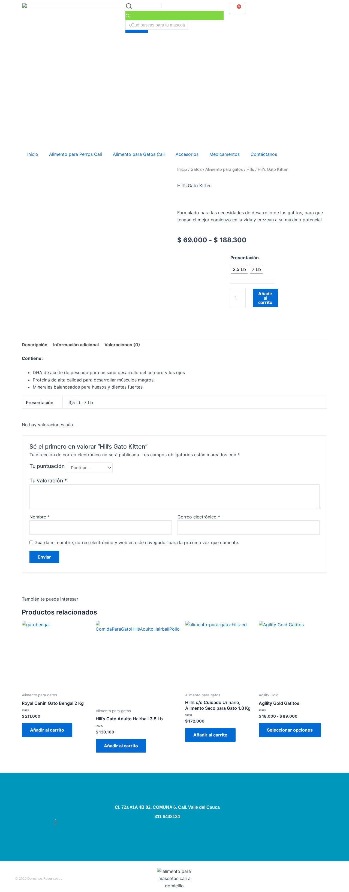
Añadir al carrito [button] (47, 730)
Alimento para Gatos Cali (139, 154)
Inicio (32, 154)
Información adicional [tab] (76, 344)
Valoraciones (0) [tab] (122, 344)
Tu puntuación (47, 466)
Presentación (244, 257)
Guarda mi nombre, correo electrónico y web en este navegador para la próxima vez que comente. (136, 542)
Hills (250, 169)
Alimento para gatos (224, 169)
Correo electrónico (198, 517)
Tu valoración (48, 480)
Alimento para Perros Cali (75, 154)
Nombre (39, 517)
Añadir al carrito (265, 298)
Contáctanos (264, 154)
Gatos (196, 169)
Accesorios (187, 154)
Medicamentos (224, 154)
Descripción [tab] (34, 344)
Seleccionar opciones (290, 730)
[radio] (239, 269)
